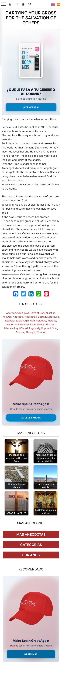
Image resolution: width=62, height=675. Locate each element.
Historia (52, 320)
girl (27, 320)
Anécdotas (31, 316)
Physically (34, 328)
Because (54, 316)
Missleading (11, 328)
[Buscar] (16, 4)
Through (41, 332)
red (49, 328)
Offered (23, 328)
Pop (43, 328)
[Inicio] (10, 4)
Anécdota (18, 316)
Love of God (37, 312)
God (32, 320)
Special (20, 332)
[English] (53, 4)
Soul (54, 328)
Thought (30, 332)
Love (26, 312)
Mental (41, 324)
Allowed (7, 316)
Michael (50, 324)
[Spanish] (58, 4)
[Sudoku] (23, 4)
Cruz (20, 312)
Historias (12, 324)
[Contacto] (29, 4)
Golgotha (41, 320)
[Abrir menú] (3, 4)
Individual (23, 324)
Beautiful (43, 316)
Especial (10, 320)
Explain (20, 320)
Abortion (11, 312)
